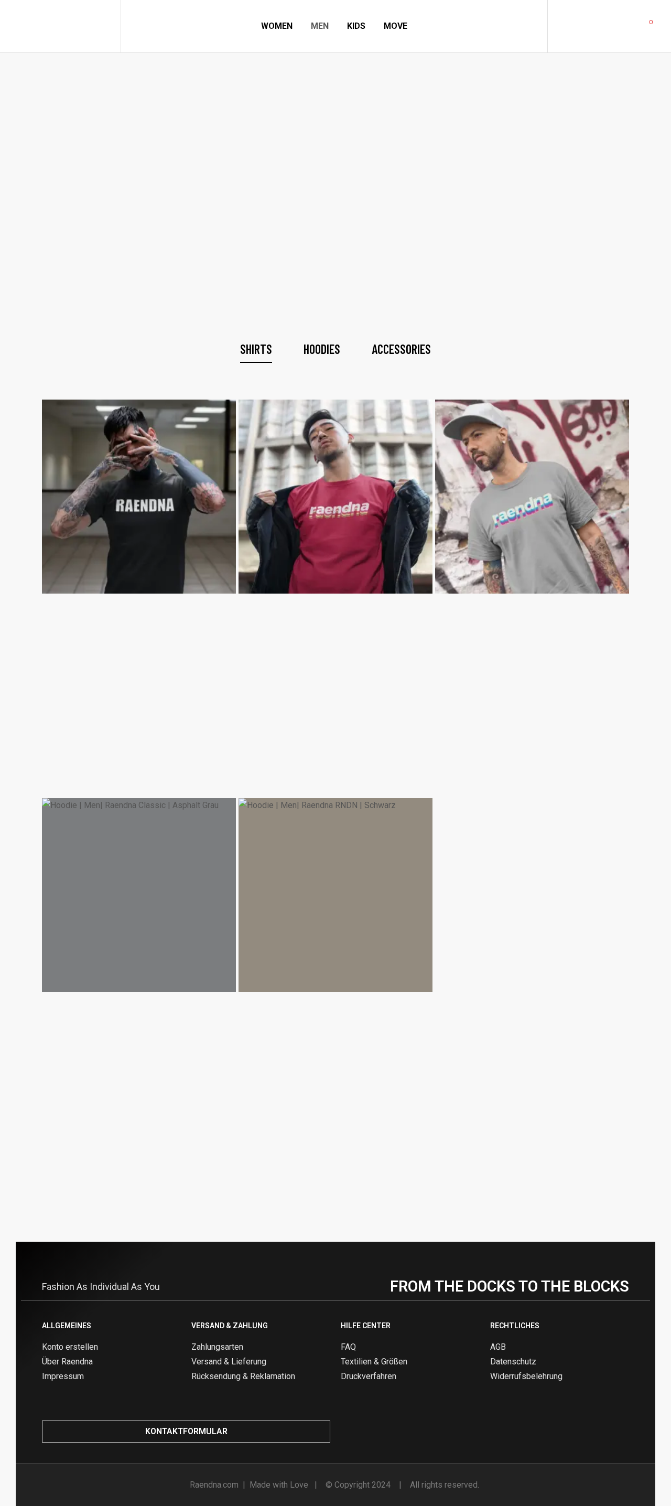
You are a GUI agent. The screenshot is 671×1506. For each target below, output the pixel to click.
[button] (186, 1432)
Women (277, 26)
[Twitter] (604, 1431)
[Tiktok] (621, 1431)
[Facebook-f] (587, 1431)
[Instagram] (569, 1431)
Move (395, 26)
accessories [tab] (401, 349)
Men (320, 26)
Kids (356, 26)
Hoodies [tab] (322, 349)
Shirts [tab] (256, 349)
